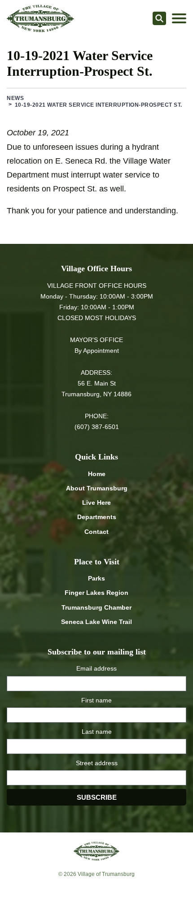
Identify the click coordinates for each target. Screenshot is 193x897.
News (15, 98)
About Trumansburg (96, 488)
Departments (96, 516)
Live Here (96, 502)
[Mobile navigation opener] (179, 18)
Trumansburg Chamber (96, 607)
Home (96, 473)
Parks (96, 578)
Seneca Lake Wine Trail (96, 621)
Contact (96, 531)
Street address (97, 763)
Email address (96, 668)
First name (96, 700)
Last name (97, 731)
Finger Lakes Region (96, 592)
